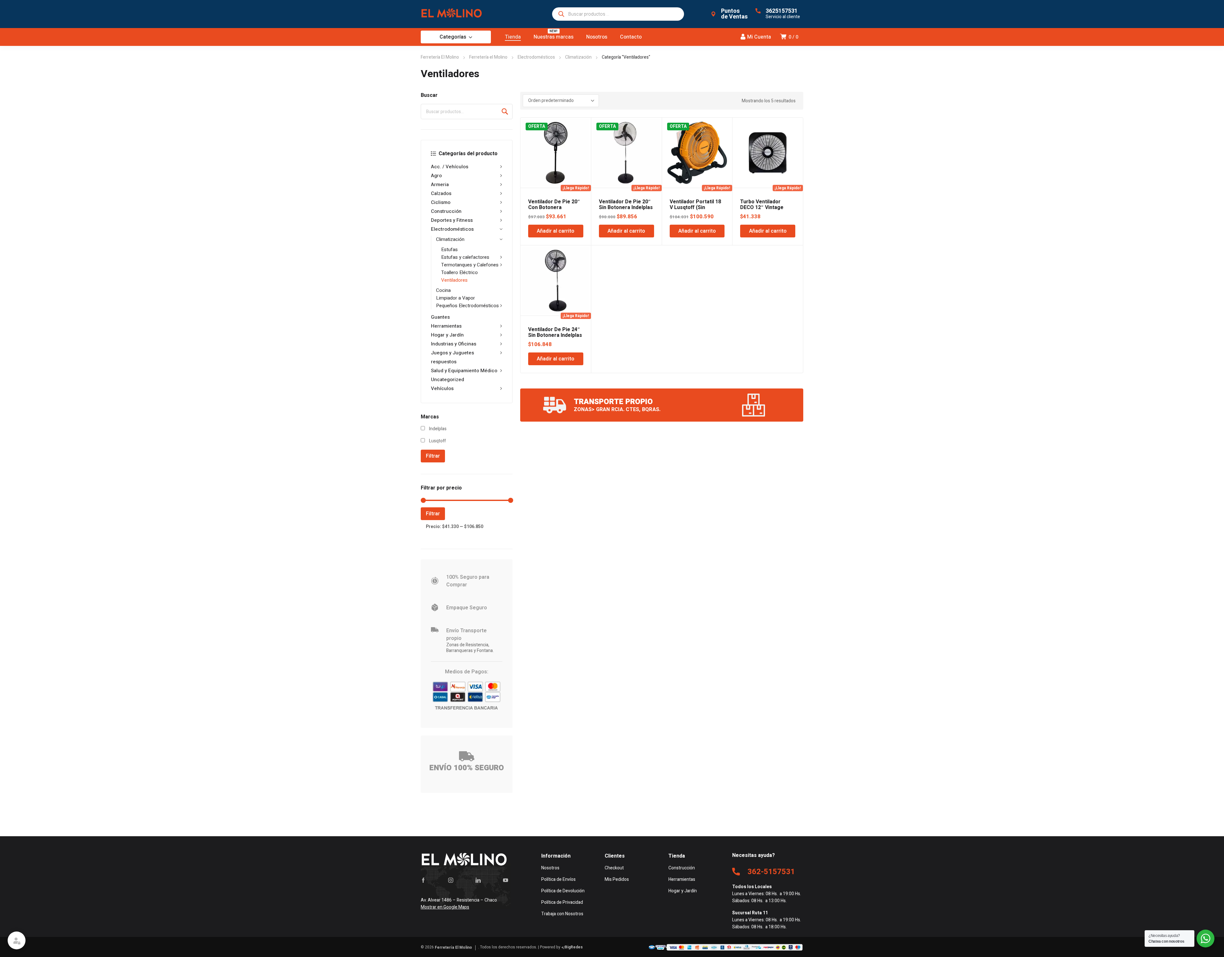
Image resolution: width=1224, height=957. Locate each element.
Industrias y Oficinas (453, 343)
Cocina (443, 290)
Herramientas (446, 326)
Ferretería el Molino (488, 57)
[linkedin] (478, 880)
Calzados (441, 193)
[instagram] (451, 880)
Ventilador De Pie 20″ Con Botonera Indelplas (554, 207)
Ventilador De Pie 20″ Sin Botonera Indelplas (626, 204)
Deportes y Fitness (452, 220)
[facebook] (423, 880)
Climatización (578, 57)
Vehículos (442, 388)
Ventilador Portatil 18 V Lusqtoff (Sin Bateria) (695, 207)
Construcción (446, 211)
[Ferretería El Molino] (452, 14)
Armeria (440, 184)
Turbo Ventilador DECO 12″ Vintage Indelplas (761, 207)
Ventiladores (454, 280)
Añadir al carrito (555, 231)
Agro (436, 175)
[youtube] (505, 880)
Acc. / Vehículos (449, 166)
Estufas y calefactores (465, 257)
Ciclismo (440, 202)
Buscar (505, 111)
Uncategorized (447, 379)
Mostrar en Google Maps (445, 907)
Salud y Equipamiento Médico (464, 370)
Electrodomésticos (536, 57)
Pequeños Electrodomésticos (467, 305)
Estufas (449, 249)
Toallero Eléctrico (459, 272)
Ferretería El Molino (440, 57)
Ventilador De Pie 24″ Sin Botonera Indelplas (555, 332)
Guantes (440, 317)
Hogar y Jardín (447, 334)
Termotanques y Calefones (470, 264)
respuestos (443, 361)
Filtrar (433, 456)
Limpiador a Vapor (455, 297)
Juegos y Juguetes (452, 352)
